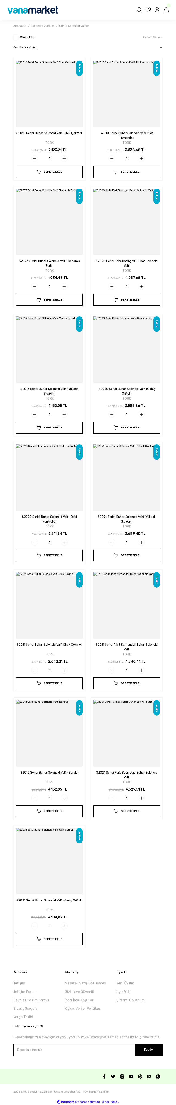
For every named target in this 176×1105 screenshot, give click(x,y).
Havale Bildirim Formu (31, 1000)
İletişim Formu (25, 992)
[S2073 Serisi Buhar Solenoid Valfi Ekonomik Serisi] (49, 222)
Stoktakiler (27, 37)
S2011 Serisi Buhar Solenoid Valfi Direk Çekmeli (49, 645)
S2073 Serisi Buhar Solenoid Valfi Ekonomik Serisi (49, 263)
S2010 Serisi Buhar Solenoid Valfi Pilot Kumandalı (126, 135)
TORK (49, 143)
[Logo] (32, 10)
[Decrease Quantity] (34, 158)
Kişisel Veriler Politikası (83, 1008)
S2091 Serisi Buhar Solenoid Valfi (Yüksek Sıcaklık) (127, 519)
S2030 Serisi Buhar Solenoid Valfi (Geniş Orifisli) (127, 391)
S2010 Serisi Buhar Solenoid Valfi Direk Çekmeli (49, 133)
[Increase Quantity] (64, 158)
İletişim (19, 983)
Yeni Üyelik (125, 983)
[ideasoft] (65, 1102)
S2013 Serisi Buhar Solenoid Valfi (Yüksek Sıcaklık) (49, 391)
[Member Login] (157, 10)
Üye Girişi (123, 992)
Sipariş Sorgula (25, 1008)
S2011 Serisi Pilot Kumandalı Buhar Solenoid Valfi (127, 647)
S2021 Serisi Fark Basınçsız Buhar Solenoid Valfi (126, 775)
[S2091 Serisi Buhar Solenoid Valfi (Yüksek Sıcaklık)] (126, 477)
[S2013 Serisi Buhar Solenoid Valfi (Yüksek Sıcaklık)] (49, 349)
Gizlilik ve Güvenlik (80, 992)
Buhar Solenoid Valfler (74, 25)
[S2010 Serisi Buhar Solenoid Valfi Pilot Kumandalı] (126, 94)
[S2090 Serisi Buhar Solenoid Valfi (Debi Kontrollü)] (49, 477)
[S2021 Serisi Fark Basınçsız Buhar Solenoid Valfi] (126, 733)
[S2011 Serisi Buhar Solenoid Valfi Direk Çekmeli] (49, 605)
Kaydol (148, 1049)
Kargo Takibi (23, 1017)
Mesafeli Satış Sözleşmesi (86, 983)
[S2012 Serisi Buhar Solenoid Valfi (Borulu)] (49, 733)
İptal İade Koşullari (79, 1000)
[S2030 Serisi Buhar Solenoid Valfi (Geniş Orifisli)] (126, 349)
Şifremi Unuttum (130, 1000)
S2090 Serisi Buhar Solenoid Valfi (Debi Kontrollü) (49, 519)
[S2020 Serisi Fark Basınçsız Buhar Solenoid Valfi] (126, 222)
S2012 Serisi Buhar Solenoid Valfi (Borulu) (49, 772)
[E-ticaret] (87, 1102)
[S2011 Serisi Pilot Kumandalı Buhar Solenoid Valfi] (126, 605)
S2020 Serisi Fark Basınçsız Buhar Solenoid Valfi (127, 263)
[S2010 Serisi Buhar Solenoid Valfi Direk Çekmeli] (49, 94)
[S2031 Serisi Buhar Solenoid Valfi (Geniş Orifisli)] (49, 861)
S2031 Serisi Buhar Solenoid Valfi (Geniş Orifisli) (49, 900)
